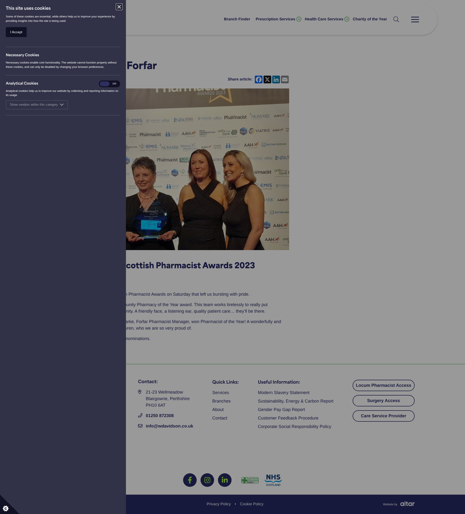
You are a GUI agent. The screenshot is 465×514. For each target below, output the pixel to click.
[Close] (119, 7)
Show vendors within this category (34, 104)
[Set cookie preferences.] (9, 504)
